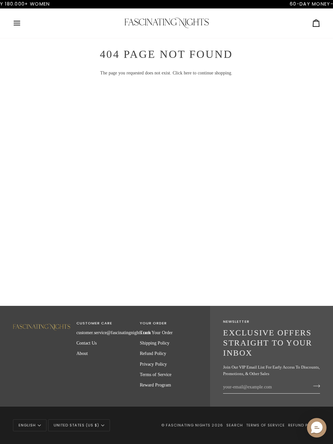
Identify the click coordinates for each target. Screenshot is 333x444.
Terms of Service (155, 374)
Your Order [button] (153, 323)
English (27, 425)
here (188, 72)
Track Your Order (156, 332)
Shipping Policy (154, 343)
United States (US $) (76, 425)
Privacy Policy (153, 364)
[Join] (314, 386)
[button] (41, 322)
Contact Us (86, 343)
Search (234, 425)
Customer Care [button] (94, 323)
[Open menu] (23, 23)
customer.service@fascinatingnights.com (113, 332)
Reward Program (155, 384)
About (82, 353)
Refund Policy (153, 353)
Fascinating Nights (188, 425)
